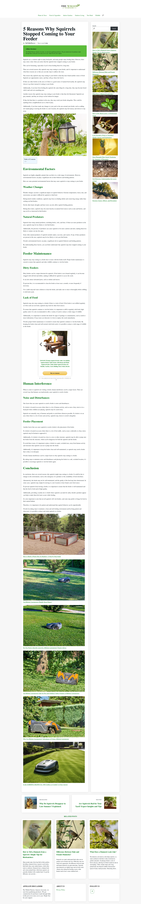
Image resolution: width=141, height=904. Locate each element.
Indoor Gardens (67, 15)
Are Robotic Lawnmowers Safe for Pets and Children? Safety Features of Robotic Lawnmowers (51, 693)
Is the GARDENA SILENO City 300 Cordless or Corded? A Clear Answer (45, 785)
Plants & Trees (42, 15)
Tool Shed (90, 15)
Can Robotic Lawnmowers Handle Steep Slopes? (37, 602)
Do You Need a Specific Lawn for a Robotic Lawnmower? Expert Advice (44, 648)
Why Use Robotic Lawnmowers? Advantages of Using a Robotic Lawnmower (46, 739)
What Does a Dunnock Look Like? (103, 94)
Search (94, 26)
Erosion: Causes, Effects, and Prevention (105, 201)
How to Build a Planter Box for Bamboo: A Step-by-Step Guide (42, 556)
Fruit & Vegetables (55, 15)
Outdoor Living (79, 15)
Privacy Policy (60, 890)
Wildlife (97, 15)
